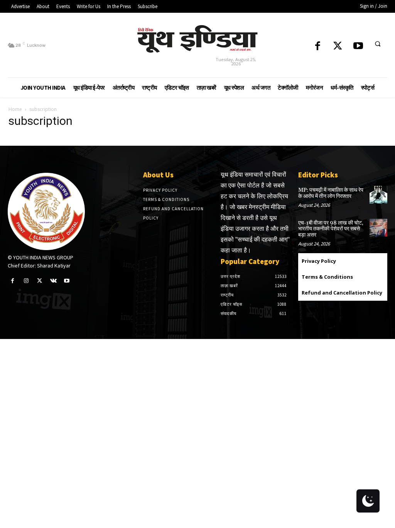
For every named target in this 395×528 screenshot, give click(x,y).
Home (15, 109)
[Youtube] (358, 46)
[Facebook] (317, 46)
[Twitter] (337, 46)
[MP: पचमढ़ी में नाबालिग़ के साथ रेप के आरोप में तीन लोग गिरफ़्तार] (378, 195)
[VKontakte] (53, 281)
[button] (377, 43)
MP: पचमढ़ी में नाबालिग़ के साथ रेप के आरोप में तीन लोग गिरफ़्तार (330, 193)
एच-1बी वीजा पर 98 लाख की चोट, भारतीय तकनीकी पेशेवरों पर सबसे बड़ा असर (330, 229)
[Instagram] (26, 281)
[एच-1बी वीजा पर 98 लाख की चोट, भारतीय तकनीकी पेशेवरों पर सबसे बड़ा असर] (378, 228)
